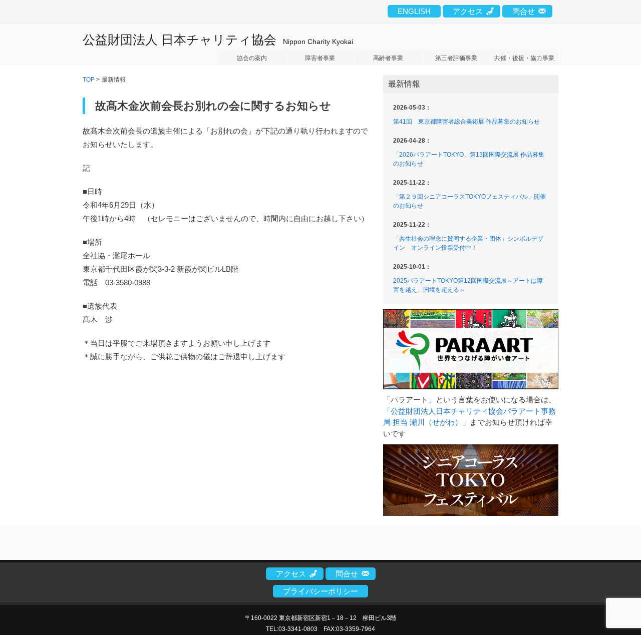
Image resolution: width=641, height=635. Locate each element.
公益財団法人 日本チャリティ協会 (179, 40)
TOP (89, 79)
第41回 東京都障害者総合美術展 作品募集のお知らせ (466, 121)
